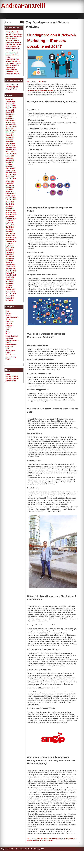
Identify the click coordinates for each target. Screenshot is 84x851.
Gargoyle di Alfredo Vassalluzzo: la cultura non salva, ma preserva (13, 42)
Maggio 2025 (10, 114)
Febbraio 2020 (10, 233)
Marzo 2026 (9, 99)
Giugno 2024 (10, 135)
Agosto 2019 (10, 244)
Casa (7, 311)
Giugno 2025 (10, 112)
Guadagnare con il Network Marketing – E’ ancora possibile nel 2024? (51, 40)
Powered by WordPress (27, 849)
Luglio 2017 (9, 279)
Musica (8, 334)
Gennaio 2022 (10, 196)
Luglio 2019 (9, 246)
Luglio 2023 (9, 158)
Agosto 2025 (10, 110)
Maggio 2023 (10, 162)
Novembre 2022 (11, 175)
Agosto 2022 (10, 181)
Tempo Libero (10, 350)
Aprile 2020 (9, 229)
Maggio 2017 (10, 283)
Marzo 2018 (9, 262)
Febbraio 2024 (10, 143)
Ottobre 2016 (10, 296)
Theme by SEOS (39, 849)
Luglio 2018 (9, 254)
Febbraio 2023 (10, 168)
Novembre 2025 (11, 108)
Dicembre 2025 (11, 106)
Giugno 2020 (10, 225)
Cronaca (8, 313)
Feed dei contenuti (12, 376)
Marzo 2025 (9, 118)
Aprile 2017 (9, 285)
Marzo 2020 (9, 231)
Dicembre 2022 (11, 173)
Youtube (8, 359)
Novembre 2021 (11, 198)
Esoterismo (9, 321)
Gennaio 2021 (10, 210)
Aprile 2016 (9, 300)
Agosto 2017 (10, 277)
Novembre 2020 (11, 214)
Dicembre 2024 (11, 125)
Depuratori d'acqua (12, 317)
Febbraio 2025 (10, 120)
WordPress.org (11, 380)
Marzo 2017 (9, 287)
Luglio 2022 (9, 183)
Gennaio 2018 (10, 267)
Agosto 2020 (10, 221)
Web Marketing (11, 357)
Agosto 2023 (10, 156)
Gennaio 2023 (10, 170)
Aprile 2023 (9, 164)
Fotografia (9, 325)
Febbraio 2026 (10, 101)
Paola (45, 81)
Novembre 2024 (11, 127)
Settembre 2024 (11, 131)
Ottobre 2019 (10, 239)
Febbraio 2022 (10, 193)
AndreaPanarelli (23, 5)
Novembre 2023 (11, 150)
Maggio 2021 (10, 204)
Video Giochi (10, 355)
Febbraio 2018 (10, 264)
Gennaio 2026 (10, 104)
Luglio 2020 (9, 223)
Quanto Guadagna (41, 838)
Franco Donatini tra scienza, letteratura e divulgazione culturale (13, 61)
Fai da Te (9, 323)
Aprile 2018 (9, 260)
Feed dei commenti (12, 378)
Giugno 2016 (10, 298)
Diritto (8, 319)
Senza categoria (11, 344)
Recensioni (9, 338)
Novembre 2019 (11, 237)
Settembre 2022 (11, 179)
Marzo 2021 (9, 208)
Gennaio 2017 (10, 292)
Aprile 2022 (9, 189)
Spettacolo (9, 346)
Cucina (8, 315)
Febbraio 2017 (10, 289)
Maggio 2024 (10, 137)
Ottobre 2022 (10, 177)
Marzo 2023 (9, 166)
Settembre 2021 (11, 200)
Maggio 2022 (10, 187)
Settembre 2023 (11, 154)
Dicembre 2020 (11, 212)
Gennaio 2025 (10, 122)
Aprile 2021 (9, 206)
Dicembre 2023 (11, 148)
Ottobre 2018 (10, 252)
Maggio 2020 (10, 227)
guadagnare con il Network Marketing (40, 90)
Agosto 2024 (10, 133)
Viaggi (8, 353)
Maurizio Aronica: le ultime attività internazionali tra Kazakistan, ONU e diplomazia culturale (12, 70)
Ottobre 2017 (10, 273)
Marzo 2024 (9, 141)
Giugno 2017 (10, 281)
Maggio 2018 (10, 258)
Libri (7, 330)
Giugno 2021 (10, 202)
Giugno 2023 (10, 160)
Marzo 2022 (9, 191)
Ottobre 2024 (10, 129)
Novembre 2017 (11, 271)
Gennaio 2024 (10, 145)
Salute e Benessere (54, 838)
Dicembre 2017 (11, 269)
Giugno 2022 (10, 185)
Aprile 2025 (9, 116)
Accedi (8, 374)
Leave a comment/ (47, 840)
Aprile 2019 (9, 250)
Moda (7, 332)
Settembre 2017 (11, 275)
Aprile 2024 (9, 139)
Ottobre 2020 (10, 216)
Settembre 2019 (11, 241)
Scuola (8, 342)
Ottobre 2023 (10, 152)
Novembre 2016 (11, 294)
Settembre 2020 (11, 219)
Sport (7, 348)
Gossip (8, 327)
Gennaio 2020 (10, 235)
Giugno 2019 (10, 248)
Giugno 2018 (10, 256)
